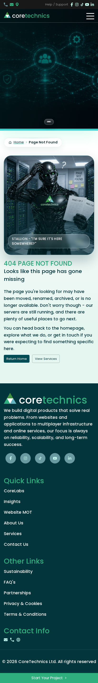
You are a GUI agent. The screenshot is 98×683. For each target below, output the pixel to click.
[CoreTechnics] (26, 16)
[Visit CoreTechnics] (18, 640)
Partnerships (17, 593)
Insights (12, 501)
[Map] (17, 4)
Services (13, 534)
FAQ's (9, 582)
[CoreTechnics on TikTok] (82, 4)
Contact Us (16, 544)
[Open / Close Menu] (90, 15)
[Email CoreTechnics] (6, 640)
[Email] (12, 4)
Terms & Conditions (25, 614)
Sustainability (18, 571)
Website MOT (18, 512)
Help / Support (56, 4)
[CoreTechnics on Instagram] (77, 4)
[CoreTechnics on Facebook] (72, 4)
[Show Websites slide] (49, 121)
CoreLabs (14, 491)
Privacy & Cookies (23, 603)
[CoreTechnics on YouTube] (87, 4)
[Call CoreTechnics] (6, 4)
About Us (13, 523)
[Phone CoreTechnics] (12, 640)
